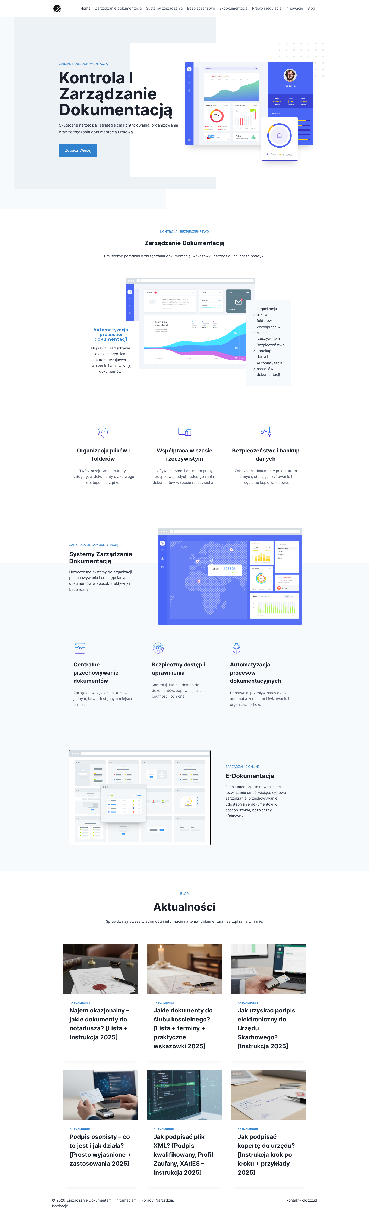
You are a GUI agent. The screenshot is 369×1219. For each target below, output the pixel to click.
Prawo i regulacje (266, 8)
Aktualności (80, 1002)
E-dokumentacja (234, 8)
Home (85, 8)
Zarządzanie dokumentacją (118, 8)
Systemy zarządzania (164, 8)
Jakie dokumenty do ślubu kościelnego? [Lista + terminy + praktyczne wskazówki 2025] (183, 1028)
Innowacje (294, 8)
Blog (311, 8)
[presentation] (100, 969)
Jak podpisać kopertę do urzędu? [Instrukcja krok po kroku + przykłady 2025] (266, 1154)
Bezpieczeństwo (201, 8)
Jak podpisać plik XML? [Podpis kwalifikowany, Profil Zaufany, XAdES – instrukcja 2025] (183, 1154)
